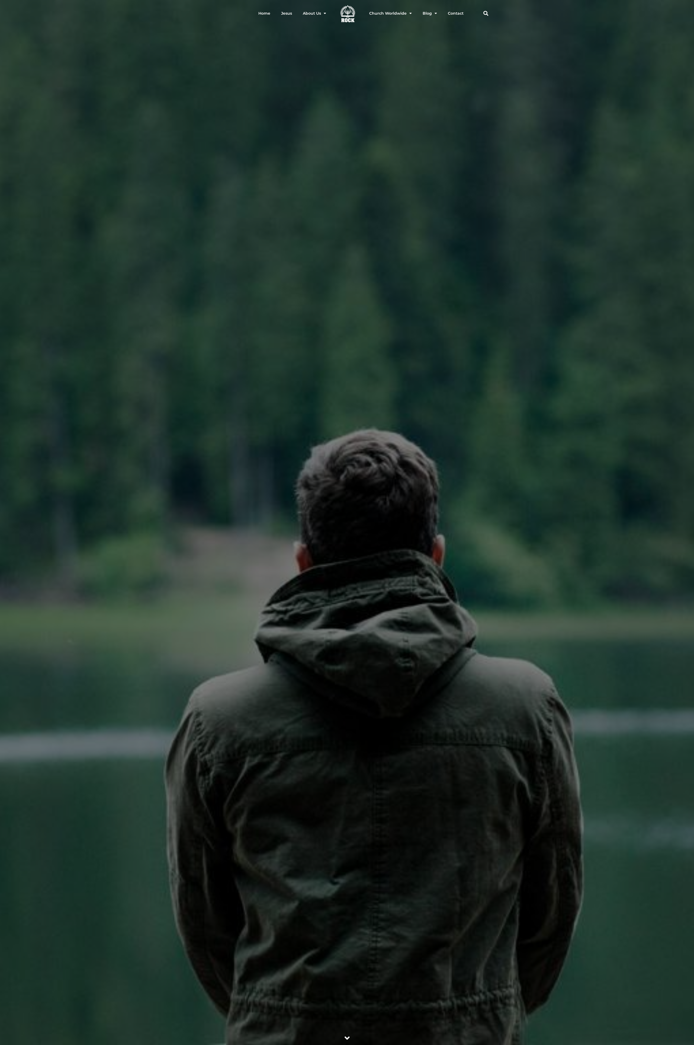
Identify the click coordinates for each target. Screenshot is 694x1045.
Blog (427, 13)
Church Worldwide (388, 13)
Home (264, 13)
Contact (456, 13)
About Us (312, 13)
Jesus (286, 13)
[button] (485, 13)
